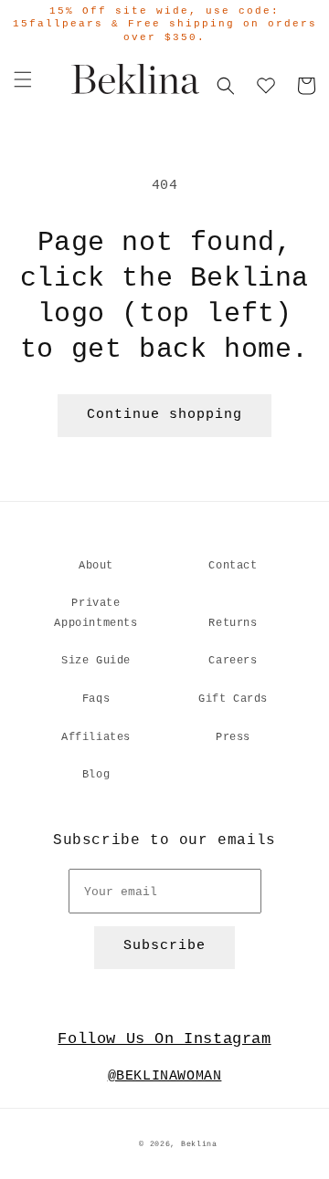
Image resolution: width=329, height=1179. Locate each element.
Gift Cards (233, 699)
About (96, 565)
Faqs (96, 699)
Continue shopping (164, 415)
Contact (232, 565)
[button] (23, 79)
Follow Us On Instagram (164, 1039)
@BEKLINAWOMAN (165, 1076)
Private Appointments (95, 613)
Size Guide (96, 660)
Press (233, 737)
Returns (232, 623)
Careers (232, 660)
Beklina (199, 1144)
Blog (96, 774)
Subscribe (164, 946)
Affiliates (96, 737)
